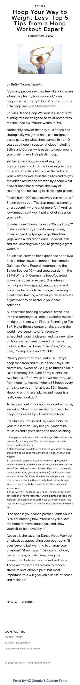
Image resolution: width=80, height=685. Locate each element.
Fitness (40, 6)
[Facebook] (32, 621)
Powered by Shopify (38, 662)
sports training (42, 285)
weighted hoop (36, 135)
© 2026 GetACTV (15, 662)
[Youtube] (47, 621)
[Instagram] (38, 621)
